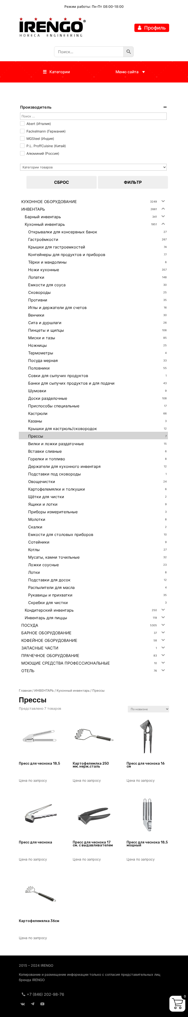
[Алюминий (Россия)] (22, 153)
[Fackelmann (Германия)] (22, 131)
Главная (25, 690)
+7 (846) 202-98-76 (45, 994)
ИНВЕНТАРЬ (44, 690)
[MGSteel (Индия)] (22, 138)
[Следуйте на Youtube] (42, 1004)
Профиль (155, 28)
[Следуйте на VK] (23, 1004)
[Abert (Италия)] (22, 123)
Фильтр (133, 182)
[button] (59, 72)
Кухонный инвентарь (73, 690)
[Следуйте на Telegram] (32, 1004)
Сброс (61, 182)
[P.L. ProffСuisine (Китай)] (22, 145)
